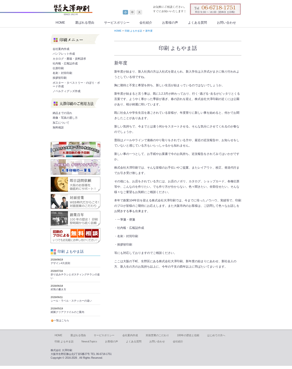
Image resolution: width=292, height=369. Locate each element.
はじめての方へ (216, 335)
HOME (60, 22)
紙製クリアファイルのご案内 (67, 312)
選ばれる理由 (84, 22)
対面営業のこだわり (157, 335)
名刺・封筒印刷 (62, 73)
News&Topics (89, 341)
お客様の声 (170, 22)
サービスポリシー (117, 22)
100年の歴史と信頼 (188, 335)
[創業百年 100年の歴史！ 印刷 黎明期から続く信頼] (75, 218)
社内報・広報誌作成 (65, 63)
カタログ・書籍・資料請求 (69, 58)
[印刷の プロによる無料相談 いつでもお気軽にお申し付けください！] (75, 235)
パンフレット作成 (64, 53)
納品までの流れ (62, 113)
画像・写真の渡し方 (65, 117)
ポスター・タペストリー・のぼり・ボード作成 (76, 84)
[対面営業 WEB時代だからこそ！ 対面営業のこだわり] (75, 201)
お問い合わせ (226, 22)
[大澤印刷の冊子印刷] (75, 149)
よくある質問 (197, 22)
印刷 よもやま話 (64, 341)
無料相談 (58, 127)
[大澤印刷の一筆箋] (75, 167)
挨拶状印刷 (60, 77)
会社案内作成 (61, 48)
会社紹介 (145, 22)
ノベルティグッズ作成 (66, 91)
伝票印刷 (58, 68)
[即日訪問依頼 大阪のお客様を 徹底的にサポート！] (75, 184)
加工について (61, 122)
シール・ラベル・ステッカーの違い (71, 300)
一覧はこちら (61, 320)
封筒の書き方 (58, 289)
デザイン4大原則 (60, 263)
